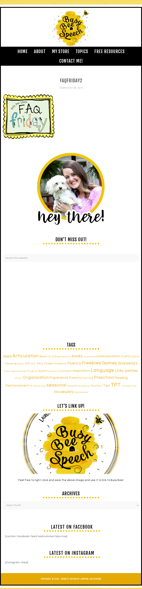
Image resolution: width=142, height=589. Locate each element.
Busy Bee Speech (71, 27)
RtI (31, 386)
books (77, 356)
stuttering (84, 386)
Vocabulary (64, 392)
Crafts (126, 356)
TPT (116, 385)
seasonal (56, 385)
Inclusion (66, 371)
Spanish (72, 386)
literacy (18, 378)
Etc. (33, 363)
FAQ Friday (45, 363)
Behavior (66, 357)
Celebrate (89, 357)
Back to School (50, 356)
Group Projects (28, 371)
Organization (36, 377)
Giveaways (127, 363)
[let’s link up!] (71, 443)
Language (102, 370)
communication (107, 356)
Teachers (96, 386)
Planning (87, 378)
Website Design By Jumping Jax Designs (81, 579)
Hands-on (53, 371)
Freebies (91, 363)
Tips (106, 385)
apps (7, 356)
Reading (121, 377)
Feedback (60, 363)
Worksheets (81, 392)
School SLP (39, 386)
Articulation (25, 355)
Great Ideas (10, 371)
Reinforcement (17, 385)
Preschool (104, 377)
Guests (43, 371)
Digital (21, 364)
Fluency (74, 363)
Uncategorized (129, 386)
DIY (28, 363)
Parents (75, 377)
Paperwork (59, 377)
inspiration (81, 370)
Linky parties (126, 371)
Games (109, 363)
